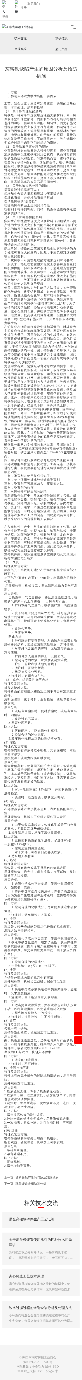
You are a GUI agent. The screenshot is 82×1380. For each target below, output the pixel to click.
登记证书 (52, 1371)
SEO (56, 1366)
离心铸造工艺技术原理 (26, 1276)
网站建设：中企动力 (30, 1366)
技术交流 (20, 38)
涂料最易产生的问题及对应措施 (37, 1177)
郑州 (48, 1366)
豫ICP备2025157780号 (37, 1362)
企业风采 (20, 49)
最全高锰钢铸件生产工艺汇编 (31, 1219)
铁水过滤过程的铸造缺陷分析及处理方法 (40, 1308)
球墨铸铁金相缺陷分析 (31, 1183)
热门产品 (61, 49)
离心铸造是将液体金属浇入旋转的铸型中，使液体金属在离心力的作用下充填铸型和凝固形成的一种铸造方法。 (39, 1289)
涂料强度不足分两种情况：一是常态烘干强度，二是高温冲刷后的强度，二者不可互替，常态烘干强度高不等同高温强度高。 (39, 1257)
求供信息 (61, 38)
